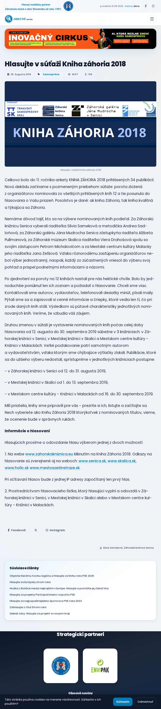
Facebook (18, 530)
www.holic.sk (17, 468)
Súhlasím (122, 702)
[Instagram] (153, 6)
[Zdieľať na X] (35, 530)
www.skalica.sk (122, 461)
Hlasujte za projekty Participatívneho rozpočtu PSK (42, 594)
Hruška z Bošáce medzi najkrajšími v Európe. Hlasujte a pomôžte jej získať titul (59, 588)
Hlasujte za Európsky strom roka (30, 582)
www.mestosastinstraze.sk (55, 468)
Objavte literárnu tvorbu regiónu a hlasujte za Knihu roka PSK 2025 (52, 575)
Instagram (57, 530)
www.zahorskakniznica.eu (49, 454)
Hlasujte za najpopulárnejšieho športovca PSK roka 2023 (46, 601)
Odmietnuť (145, 702)
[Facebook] (146, 6)
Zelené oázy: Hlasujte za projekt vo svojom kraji (40, 613)
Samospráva (51, 74)
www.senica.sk (92, 461)
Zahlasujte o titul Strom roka (28, 607)
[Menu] (152, 19)
